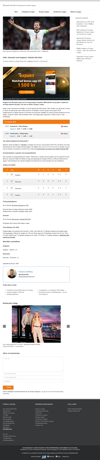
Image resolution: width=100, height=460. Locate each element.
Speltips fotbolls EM (74, 411)
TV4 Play (24, 145)
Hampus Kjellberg (9, 61)
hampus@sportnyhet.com (27, 276)
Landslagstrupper (8, 421)
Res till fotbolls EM (8, 423)
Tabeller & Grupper (9, 413)
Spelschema (7, 411)
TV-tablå (5, 415)
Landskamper (7, 438)
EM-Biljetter (6, 425)
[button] (84, 12)
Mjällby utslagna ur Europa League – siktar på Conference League (86, 50)
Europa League (40, 417)
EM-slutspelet (7, 419)
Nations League (40, 409)
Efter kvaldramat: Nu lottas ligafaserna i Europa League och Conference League (85, 32)
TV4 (16, 145)
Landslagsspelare (8, 440)
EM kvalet (6, 427)
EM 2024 (36, 61)
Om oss (5, 434)
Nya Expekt (9, 233)
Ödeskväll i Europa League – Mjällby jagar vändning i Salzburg (85, 58)
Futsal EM (38, 413)
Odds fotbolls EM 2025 (75, 409)
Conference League (41, 419)
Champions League (41, 415)
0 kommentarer (44, 61)
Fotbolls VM (39, 425)
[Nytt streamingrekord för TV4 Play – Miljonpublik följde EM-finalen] (36, 306)
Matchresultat (7, 417)
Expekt (62, 233)
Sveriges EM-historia (9, 436)
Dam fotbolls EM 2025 (10, 409)
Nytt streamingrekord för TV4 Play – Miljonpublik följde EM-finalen (21, 344)
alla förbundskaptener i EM (20, 205)
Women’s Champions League (44, 421)
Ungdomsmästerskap (41, 411)
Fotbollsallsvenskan (41, 423)
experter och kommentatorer (50, 147)
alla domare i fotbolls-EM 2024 (21, 219)
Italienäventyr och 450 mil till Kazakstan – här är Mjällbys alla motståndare (85, 24)
